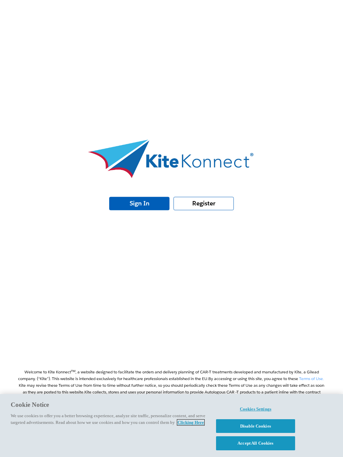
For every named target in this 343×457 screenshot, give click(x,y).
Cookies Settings (255, 409)
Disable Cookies (255, 426)
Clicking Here (191, 422)
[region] (171, 425)
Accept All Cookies (255, 443)
